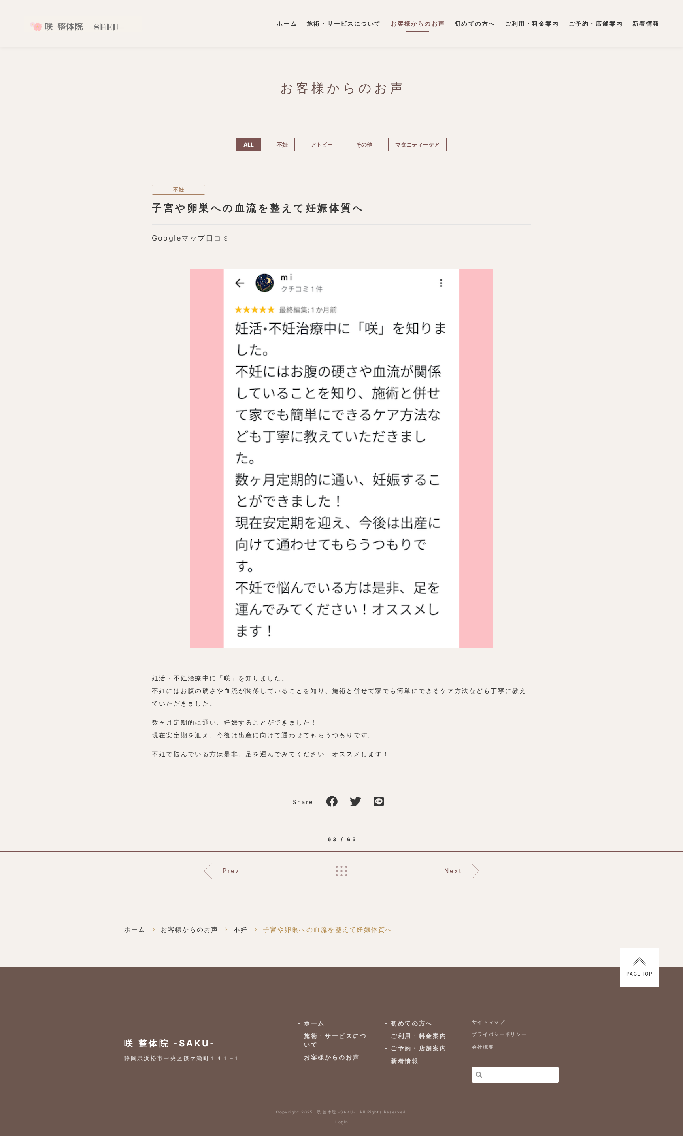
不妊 (282, 144)
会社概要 (483, 1047)
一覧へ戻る (341, 871)
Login (341, 1121)
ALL (248, 144)
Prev (231, 871)
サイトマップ (488, 1022)
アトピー (322, 144)
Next (453, 871)
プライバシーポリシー (499, 1034)
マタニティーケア (417, 144)
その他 (364, 144)
